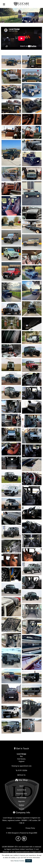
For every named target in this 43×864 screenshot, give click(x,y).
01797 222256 (22, 770)
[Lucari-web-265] (32, 212)
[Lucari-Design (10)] (32, 365)
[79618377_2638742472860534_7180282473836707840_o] (32, 626)
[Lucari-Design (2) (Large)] (11, 322)
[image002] (11, 76)
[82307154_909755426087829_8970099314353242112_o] (11, 658)
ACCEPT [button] (28, 861)
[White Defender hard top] (11, 490)
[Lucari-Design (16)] (32, 393)
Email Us (23, 775)
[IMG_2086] (32, 351)
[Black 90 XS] (11, 476)
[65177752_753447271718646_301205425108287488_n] (11, 712)
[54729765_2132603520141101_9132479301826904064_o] (32, 677)
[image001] (11, 153)
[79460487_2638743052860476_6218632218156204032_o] (11, 624)
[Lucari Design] (21, 4)
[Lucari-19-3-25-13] (11, 106)
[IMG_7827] (11, 589)
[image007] (11, 92)
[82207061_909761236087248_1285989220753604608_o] (32, 644)
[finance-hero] (32, 272)
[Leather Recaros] (32, 450)
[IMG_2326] (32, 421)
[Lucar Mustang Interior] (11, 449)
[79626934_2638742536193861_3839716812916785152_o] (11, 640)
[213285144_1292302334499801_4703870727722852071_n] (11, 254)
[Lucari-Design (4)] (32, 337)
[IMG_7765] (11, 574)
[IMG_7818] (32, 582)
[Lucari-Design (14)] (11, 420)
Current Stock (21, 790)
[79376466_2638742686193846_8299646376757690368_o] (32, 611)
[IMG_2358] (32, 526)
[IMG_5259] (11, 532)
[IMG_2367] (11, 504)
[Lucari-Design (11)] (11, 378)
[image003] (32, 90)
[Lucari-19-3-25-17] (32, 75)
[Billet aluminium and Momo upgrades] (32, 478)
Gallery (21, 805)
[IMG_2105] (11, 462)
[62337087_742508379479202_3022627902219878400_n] (32, 708)
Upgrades (21, 801)
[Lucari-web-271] (32, 173)
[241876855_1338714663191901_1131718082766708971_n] (11, 206)
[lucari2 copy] (11, 119)
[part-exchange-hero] (11, 292)
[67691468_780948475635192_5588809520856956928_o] (32, 725)
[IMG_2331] (11, 518)
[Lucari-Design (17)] (11, 406)
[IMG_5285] (11, 546)
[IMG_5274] (32, 540)
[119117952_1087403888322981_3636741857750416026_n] (11, 238)
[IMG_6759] (32, 554)
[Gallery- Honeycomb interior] (32, 496)
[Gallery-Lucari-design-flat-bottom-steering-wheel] (32, 513)
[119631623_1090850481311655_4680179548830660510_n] (32, 241)
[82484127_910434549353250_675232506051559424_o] (32, 662)
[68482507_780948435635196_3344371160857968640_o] (11, 727)
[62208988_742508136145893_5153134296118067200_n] (11, 694)
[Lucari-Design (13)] (32, 379)
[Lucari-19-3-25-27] (11, 132)
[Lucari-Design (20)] (32, 435)
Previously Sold (21, 794)
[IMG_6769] (11, 560)
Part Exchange (21, 797)
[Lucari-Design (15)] (11, 392)
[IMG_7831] (32, 596)
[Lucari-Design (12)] (11, 336)
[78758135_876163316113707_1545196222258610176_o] (11, 606)
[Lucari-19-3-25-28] (11, 188)
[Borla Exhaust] (32, 464)
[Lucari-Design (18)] (32, 407)
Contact (21, 809)
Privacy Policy (30, 828)
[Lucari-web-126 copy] (32, 145)
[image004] (32, 105)
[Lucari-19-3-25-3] (11, 61)
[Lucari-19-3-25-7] (32, 61)
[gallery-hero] (32, 290)
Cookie (8, 828)
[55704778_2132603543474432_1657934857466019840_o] (32, 690)
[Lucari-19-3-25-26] (32, 132)
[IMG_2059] (32, 323)
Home (22, 786)
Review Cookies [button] (19, 861)
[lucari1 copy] (32, 119)
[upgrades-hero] (11, 271)
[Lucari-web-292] (32, 226)
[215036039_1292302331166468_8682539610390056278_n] (32, 257)
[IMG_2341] (11, 309)
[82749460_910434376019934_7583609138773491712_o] (11, 676)
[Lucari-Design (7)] (11, 364)
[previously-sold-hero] (32, 308)
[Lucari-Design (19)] (11, 435)
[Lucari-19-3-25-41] (11, 223)
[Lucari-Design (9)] (11, 350)
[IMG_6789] (32, 568)
